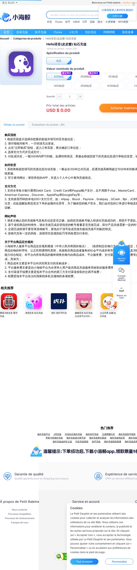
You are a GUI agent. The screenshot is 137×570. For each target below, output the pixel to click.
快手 (67, 21)
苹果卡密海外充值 (54, 437)
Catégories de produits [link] (27, 38)
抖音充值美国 (81, 441)
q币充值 (57, 434)
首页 (6, 32)
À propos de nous (19, 522)
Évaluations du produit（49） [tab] (49, 124)
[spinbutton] (70, 96)
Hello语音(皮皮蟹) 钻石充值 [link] (60, 38)
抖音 (49, 21)
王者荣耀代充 (108, 434)
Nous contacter (19, 510)
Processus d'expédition (19, 514)
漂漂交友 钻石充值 (34, 313)
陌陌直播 (127, 32)
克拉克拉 (90, 32)
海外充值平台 (43, 434)
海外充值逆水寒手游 (76, 437)
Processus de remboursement (19, 518)
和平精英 (123, 21)
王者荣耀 (110, 21)
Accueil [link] (4, 38)
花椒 (92, 21)
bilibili (76, 21)
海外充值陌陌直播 (112, 441)
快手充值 (40, 32)
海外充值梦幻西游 (97, 437)
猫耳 (100, 21)
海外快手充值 (92, 434)
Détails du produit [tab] (14, 124)
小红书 (73, 32)
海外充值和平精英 (127, 434)
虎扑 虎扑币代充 (59, 313)
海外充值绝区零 (117, 437)
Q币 (84, 21)
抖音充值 (22, 32)
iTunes (58, 21)
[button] (9, 2)
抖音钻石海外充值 (73, 434)
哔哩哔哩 (109, 32)
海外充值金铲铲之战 (62, 441)
